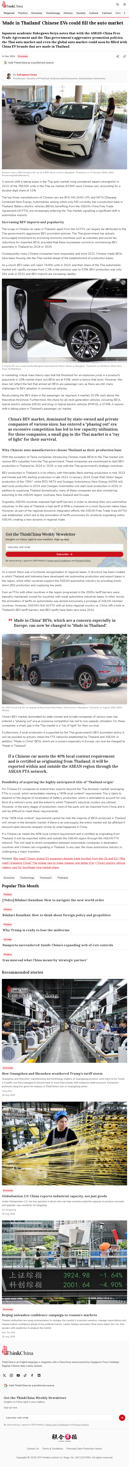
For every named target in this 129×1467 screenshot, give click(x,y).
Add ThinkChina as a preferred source (31, 62)
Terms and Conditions (59, 560)
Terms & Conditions (52, 1448)
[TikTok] (25, 1375)
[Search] (117, 4)
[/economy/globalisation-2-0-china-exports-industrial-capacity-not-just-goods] (64, 1144)
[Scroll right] (124, 13)
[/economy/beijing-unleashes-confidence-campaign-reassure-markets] (64, 1262)
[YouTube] (18, 1375)
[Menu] (124, 4)
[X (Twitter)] (4, 1375)
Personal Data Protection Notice (84, 1448)
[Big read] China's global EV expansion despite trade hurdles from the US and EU (65, 858)
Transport (46, 878)
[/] (12, 4)
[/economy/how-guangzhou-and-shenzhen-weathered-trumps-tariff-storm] (64, 1021)
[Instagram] (11, 1375)
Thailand (62, 878)
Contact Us (33, 1448)
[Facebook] (32, 1375)
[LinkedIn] (39, 1375)
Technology (27, 878)
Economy (9, 878)
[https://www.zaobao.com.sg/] (64, 1438)
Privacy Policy (83, 560)
